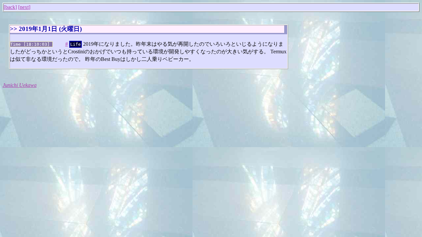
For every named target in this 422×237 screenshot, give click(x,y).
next (24, 7)
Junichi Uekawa (20, 85)
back (10, 7)
